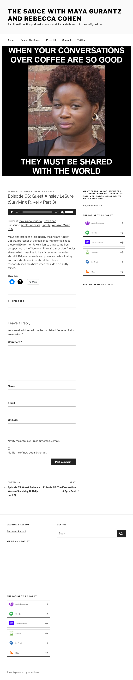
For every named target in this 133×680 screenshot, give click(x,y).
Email (11, 403)
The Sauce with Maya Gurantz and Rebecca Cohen (65, 15)
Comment (15, 342)
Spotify (46, 225)
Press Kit (51, 40)
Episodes (18, 301)
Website (13, 420)
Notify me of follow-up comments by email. (34, 440)
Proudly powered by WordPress (23, 672)
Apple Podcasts (30, 225)
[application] (42, 212)
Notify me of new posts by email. (27, 452)
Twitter (81, 40)
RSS (10, 229)
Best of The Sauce (30, 40)
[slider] (69, 212)
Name (11, 386)
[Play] (12, 212)
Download (50, 221)
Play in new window (30, 221)
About (11, 40)
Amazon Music (61, 225)
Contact (66, 40)
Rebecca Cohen (44, 191)
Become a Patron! (92, 205)
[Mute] (62, 212)
